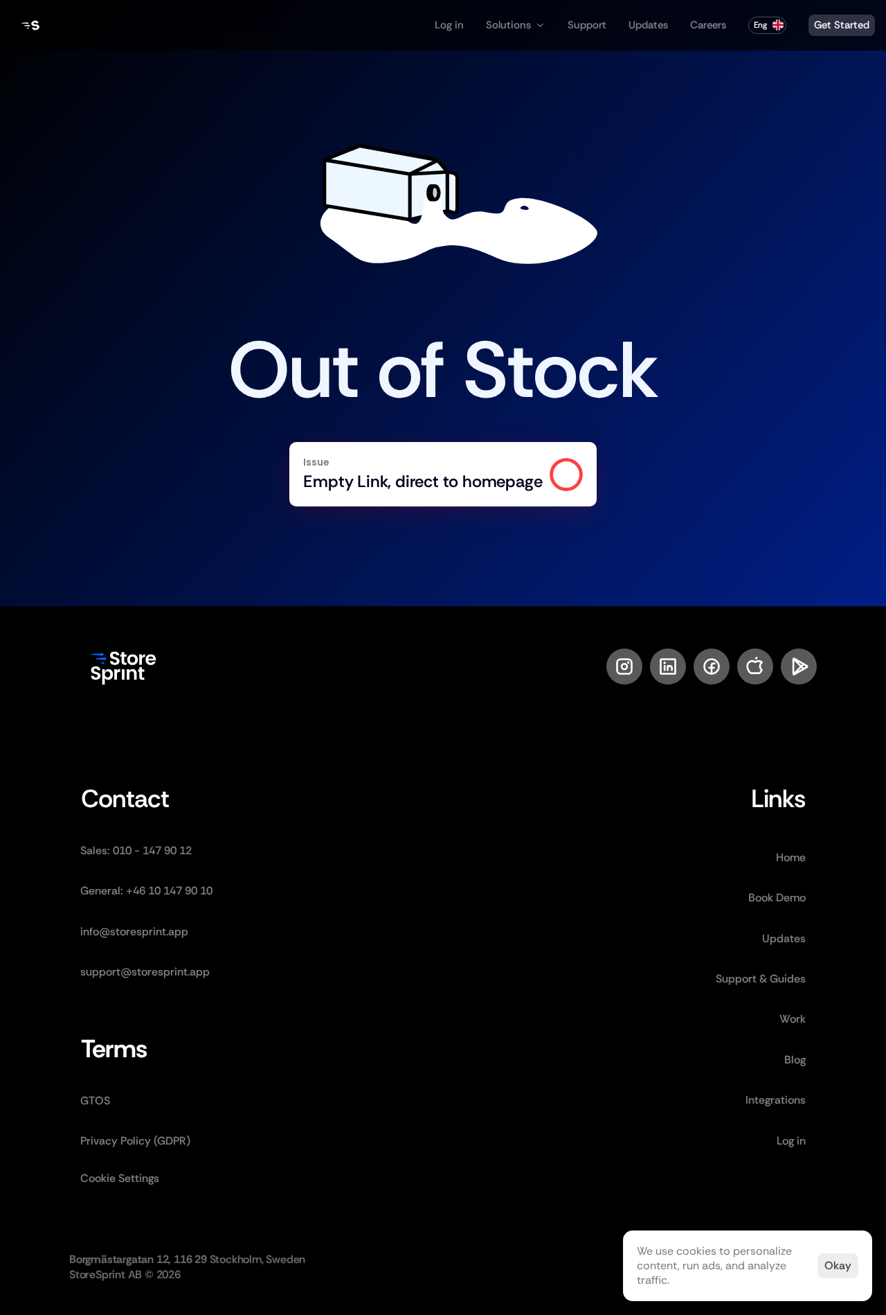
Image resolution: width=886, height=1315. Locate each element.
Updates (648, 25)
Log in (449, 25)
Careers (708, 25)
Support (587, 25)
